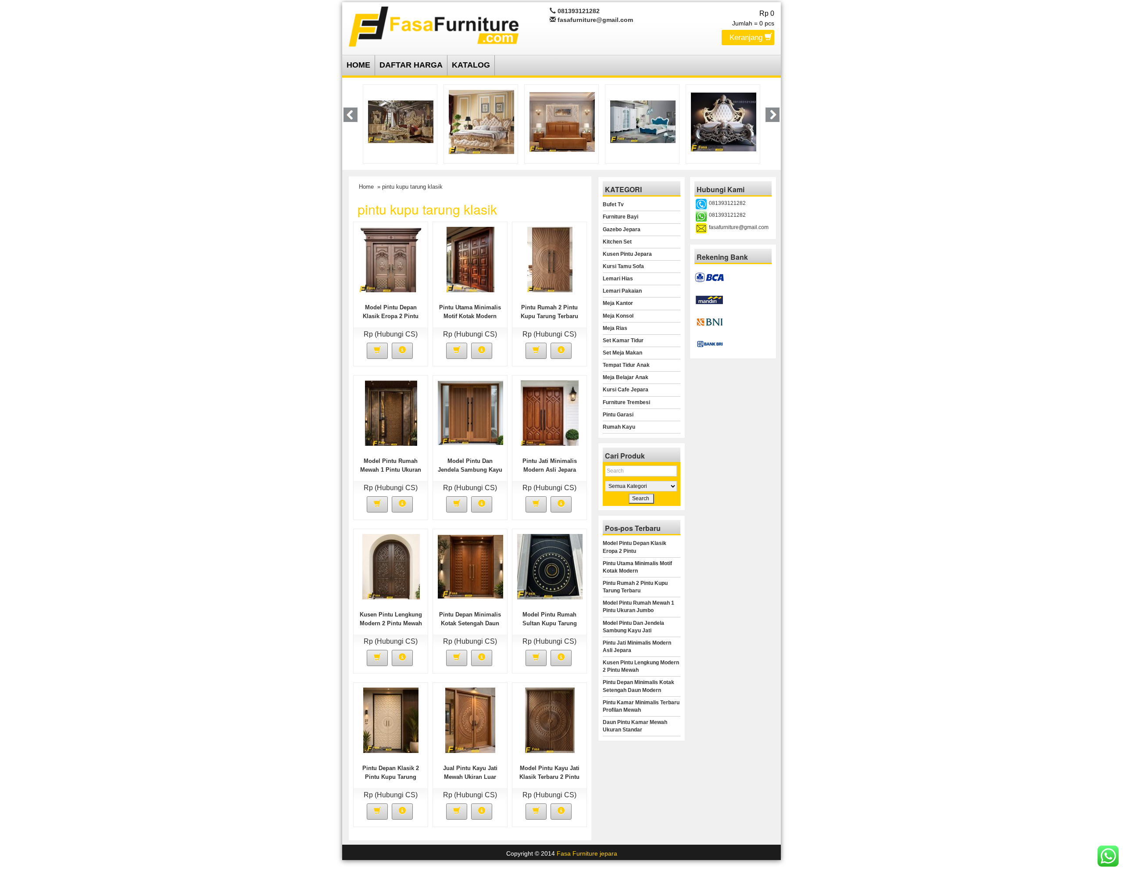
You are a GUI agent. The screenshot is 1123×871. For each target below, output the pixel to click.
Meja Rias (615, 328)
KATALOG (471, 65)
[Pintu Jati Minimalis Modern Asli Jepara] (550, 412)
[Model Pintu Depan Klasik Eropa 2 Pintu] (391, 258)
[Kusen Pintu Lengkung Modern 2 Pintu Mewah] (391, 566)
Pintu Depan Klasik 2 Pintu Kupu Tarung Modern (390, 777)
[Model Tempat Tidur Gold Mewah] (408, 121)
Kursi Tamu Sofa (623, 266)
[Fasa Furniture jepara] (434, 25)
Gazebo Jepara (621, 229)
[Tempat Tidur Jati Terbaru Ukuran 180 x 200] (489, 121)
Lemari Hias (618, 279)
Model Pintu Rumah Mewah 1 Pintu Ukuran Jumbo (390, 470)
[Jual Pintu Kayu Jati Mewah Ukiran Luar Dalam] (470, 719)
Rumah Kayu (619, 427)
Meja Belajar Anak (625, 377)
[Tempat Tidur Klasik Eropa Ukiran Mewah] (732, 121)
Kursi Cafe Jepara (625, 390)
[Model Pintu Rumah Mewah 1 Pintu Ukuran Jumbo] (391, 412)
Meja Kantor (618, 303)
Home (366, 186)
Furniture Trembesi (626, 402)
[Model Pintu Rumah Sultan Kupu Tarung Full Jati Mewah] (550, 566)
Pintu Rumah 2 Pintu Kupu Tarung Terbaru (635, 587)
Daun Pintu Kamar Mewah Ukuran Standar (635, 726)
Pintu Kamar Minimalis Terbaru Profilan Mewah (641, 706)
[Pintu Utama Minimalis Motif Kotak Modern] (470, 258)
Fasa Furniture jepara (587, 853)
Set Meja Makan (622, 353)
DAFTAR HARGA (411, 65)
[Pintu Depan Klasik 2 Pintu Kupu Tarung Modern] (390, 719)
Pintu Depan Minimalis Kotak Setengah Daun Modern (470, 623)
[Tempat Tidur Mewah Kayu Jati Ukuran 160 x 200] (650, 121)
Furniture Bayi (620, 217)
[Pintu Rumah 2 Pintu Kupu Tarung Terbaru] (549, 258)
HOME (358, 65)
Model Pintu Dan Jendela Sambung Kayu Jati (470, 470)
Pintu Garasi (618, 415)
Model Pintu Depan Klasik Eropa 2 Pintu (634, 547)
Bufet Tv (613, 204)
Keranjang (747, 37)
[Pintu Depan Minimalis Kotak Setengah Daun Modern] (470, 566)
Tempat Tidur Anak (626, 365)
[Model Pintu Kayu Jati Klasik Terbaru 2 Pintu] (550, 719)
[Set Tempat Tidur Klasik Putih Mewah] (570, 121)
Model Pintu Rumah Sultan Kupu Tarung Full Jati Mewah (549, 623)
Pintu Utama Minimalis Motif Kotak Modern (637, 567)
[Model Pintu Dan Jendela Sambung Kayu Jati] (470, 412)
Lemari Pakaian (622, 291)
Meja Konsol (618, 316)
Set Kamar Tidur (623, 340)
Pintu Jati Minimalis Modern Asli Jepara (637, 646)
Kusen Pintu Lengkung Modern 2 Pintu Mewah (641, 666)
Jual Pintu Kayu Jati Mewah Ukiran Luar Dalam (470, 777)
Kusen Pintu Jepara (627, 254)
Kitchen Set (617, 242)
